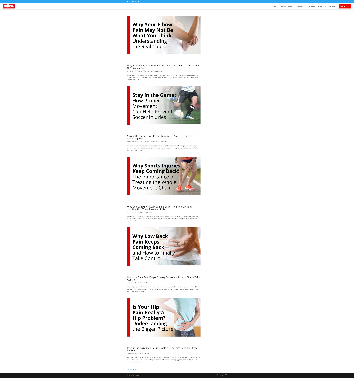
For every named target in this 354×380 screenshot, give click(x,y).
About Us (312, 6)
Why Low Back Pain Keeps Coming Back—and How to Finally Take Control (163, 278)
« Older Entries (131, 370)
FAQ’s (320, 6)
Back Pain (147, 283)
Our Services (299, 6)
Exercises (146, 141)
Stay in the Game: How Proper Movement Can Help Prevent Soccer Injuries (160, 137)
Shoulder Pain (161, 71)
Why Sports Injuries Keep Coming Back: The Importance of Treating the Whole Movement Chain (159, 208)
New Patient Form (286, 6)
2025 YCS (137, 375)
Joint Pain (153, 71)
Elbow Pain (146, 71)
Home (274, 6)
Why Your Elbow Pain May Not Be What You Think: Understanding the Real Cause (163, 66)
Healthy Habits (154, 141)
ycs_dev (131, 71)
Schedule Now (344, 6)
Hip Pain (146, 353)
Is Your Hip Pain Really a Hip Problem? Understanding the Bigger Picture (162, 349)
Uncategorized (164, 141)
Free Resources (330, 6)
